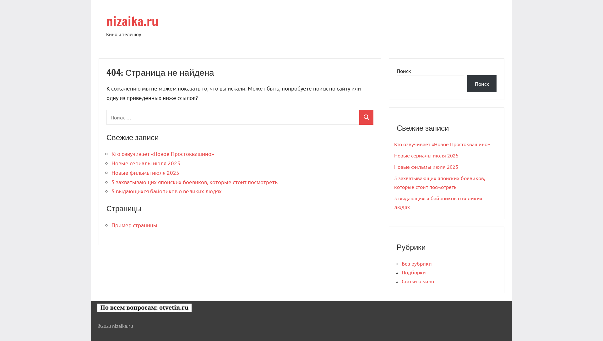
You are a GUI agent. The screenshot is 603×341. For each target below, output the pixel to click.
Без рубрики (417, 263)
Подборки (414, 272)
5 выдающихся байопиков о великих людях (166, 191)
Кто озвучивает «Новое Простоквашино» (162, 153)
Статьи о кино (418, 281)
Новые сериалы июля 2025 (145, 163)
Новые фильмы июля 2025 (145, 172)
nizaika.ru (132, 21)
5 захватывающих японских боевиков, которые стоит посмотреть (194, 182)
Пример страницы (134, 225)
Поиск (404, 71)
